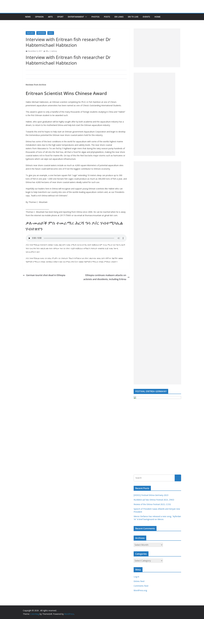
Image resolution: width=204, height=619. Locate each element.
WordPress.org (140, 590)
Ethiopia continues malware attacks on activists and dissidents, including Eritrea (104, 277)
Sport (60, 16)
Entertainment (76, 16)
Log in (136, 576)
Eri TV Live (133, 16)
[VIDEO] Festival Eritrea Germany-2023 (151, 495)
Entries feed (139, 581)
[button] (85, 17)
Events (146, 16)
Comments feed (141, 585)
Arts (50, 16)
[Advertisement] (157, 47)
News (28, 16)
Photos (95, 16)
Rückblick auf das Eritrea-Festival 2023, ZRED (154, 499)
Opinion (39, 16)
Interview (41, 33)
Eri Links (119, 16)
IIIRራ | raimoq (51, 51)
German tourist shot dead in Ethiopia (45, 275)
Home (157, 16)
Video (50, 33)
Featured (30, 33)
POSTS (107, 16)
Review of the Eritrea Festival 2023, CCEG (152, 504)
